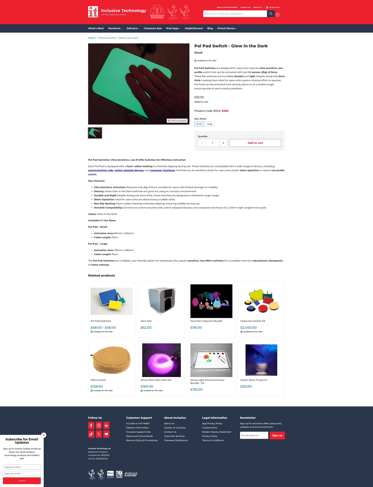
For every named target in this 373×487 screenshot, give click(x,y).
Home (91, 38)
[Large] (210, 127)
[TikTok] (91, 434)
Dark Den (146, 321)
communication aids (100, 170)
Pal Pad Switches (101, 321)
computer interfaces (162, 170)
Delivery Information (137, 427)
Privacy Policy (209, 436)
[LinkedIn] (106, 425)
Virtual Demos (226, 28)
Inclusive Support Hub (138, 431)
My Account (274, 7)
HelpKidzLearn (194, 28)
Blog (210, 28)
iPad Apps (172, 28)
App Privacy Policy (212, 423)
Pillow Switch (98, 380)
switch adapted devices (129, 170)
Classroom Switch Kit (252, 321)
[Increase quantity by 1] (223, 143)
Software (132, 28)
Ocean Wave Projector (253, 380)
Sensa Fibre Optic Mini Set (156, 380)
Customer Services (174, 436)
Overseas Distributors (176, 440)
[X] (99, 434)
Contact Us (245, 7)
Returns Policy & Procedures (142, 440)
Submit (22, 480)
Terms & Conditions (213, 440)
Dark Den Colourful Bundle (206, 321)
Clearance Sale (153, 28)
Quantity (202, 136)
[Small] (199, 127)
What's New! (96, 28)
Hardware (114, 28)
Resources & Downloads (227, 7)
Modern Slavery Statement (216, 431)
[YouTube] (106, 434)
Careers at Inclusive (175, 427)
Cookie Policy (209, 427)
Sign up (277, 435)
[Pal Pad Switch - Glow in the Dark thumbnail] (95, 133)
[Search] (271, 13)
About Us (257, 7)
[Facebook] (91, 425)
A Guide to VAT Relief (137, 423)
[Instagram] (99, 425)
